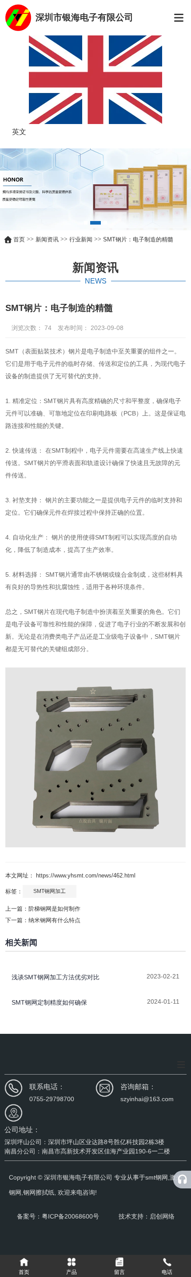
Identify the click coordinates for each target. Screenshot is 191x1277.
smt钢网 (156, 1177)
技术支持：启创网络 (147, 1216)
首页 (20, 239)
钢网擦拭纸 (38, 1192)
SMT (12, 351)
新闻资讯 (47, 239)
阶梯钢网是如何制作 (54, 908)
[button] (86, 223)
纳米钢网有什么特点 (54, 920)
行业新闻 (80, 239)
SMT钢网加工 (49, 891)
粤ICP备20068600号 (71, 1216)
